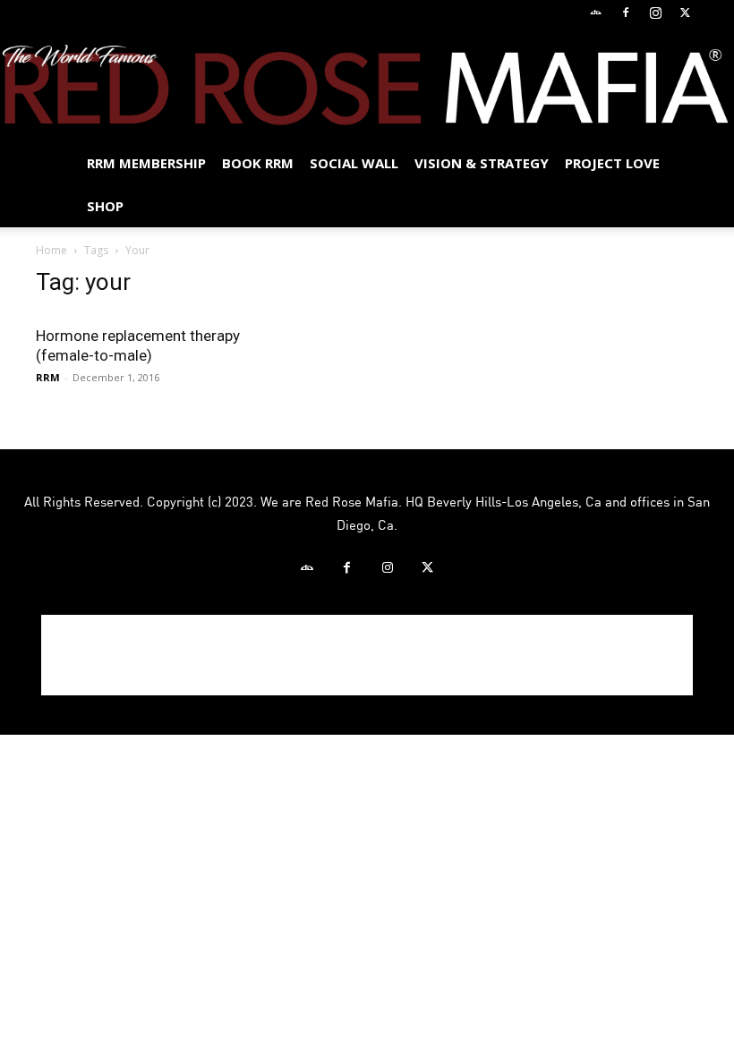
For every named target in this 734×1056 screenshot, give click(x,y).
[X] (684, 12)
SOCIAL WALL (354, 163)
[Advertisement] (367, 655)
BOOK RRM (258, 163)
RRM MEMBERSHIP (146, 163)
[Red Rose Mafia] (367, 84)
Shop (105, 206)
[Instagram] (655, 12)
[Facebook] (625, 12)
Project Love (612, 163)
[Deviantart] (596, 12)
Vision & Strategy (481, 163)
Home (51, 250)
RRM (48, 377)
